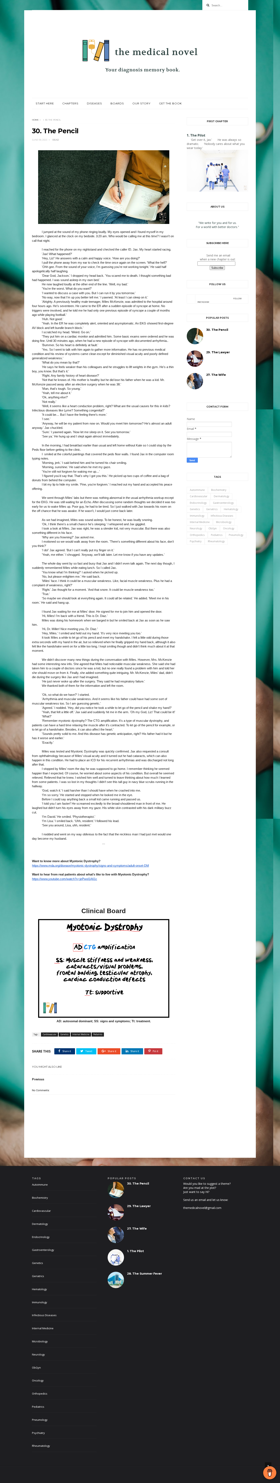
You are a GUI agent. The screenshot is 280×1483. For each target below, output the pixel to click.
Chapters (70, 103)
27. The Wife (216, 375)
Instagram (219, 300)
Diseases (94, 103)
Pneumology (236, 535)
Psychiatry (195, 541)
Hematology (231, 509)
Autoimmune (197, 490)
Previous (38, 1079)
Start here (45, 103)
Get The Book (170, 103)
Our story (141, 103)
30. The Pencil (217, 330)
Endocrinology (198, 503)
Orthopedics (197, 535)
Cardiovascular (49, 1034)
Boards (117, 103)
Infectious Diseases (222, 515)
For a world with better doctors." (217, 227)
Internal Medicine (80, 1034)
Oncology (228, 528)
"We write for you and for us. (217, 223)
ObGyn (212, 528)
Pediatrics (97, 1034)
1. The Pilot (196, 135)
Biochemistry (218, 490)
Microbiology (223, 522)
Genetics (64, 1034)
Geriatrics (211, 509)
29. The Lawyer (218, 352)
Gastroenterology (223, 503)
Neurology (196, 528)
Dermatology (221, 496)
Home (35, 120)
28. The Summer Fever (144, 1273)
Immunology (197, 515)
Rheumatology (216, 541)
